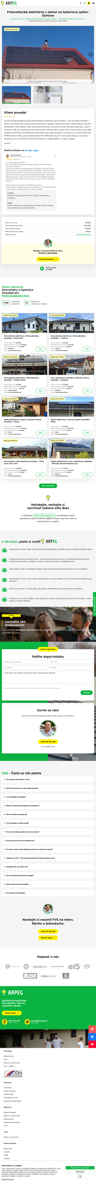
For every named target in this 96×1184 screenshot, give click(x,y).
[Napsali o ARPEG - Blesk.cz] (30, 976)
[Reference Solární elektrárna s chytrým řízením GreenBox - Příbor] (71, 417)
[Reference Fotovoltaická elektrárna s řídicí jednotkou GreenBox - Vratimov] (71, 333)
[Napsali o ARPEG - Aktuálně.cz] (13, 966)
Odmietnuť (80, 1172)
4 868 (5, 302)
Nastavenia (80, 1176)
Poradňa (7, 1152)
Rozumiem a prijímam (80, 1168)
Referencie (7, 1107)
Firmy (6, 1059)
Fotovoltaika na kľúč (16, 18)
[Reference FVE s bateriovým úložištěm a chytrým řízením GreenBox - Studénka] (71, 375)
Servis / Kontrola (9, 1091)
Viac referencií (48, 486)
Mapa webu (8, 1149)
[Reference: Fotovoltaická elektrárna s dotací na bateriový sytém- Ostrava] (48, 54)
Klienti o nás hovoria (11, 1137)
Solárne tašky (8, 1094)
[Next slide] (90, 54)
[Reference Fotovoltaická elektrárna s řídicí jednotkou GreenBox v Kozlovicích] (24, 333)
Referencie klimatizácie (12, 1122)
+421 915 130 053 (48, 742)
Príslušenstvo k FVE (11, 1098)
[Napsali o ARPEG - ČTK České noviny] (87, 966)
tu (58, 688)
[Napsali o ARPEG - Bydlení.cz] (48, 976)
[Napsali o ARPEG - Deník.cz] (40, 966)
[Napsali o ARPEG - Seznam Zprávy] (58, 966)
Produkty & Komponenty (12, 1101)
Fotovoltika (8, 1051)
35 (26, 302)
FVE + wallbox (9, 1066)
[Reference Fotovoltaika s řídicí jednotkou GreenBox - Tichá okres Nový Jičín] (24, 459)
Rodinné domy (9, 1056)
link (36, 150)
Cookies (7, 1158)
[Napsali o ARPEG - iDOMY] (66, 976)
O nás (6, 1132)
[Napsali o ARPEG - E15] (74, 966)
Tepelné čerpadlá (10, 1112)
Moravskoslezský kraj (84, 234)
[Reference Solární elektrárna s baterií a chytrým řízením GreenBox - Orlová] (24, 417)
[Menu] (93, 3)
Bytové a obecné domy (12, 1063)
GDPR (6, 1155)
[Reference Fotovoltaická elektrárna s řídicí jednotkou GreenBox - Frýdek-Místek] (24, 375)
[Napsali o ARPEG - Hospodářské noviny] (26, 966)
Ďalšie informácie (8, 1179)
